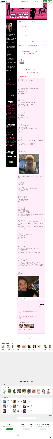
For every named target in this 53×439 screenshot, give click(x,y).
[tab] (3, 387)
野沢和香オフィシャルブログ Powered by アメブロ (11, 141)
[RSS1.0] (11, 161)
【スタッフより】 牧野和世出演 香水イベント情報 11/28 (27, 316)
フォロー (11, 124)
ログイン (50, 1)
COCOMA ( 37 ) (8, 83)
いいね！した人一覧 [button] (41, 301)
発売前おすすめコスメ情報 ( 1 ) (10, 84)
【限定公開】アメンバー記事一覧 (31, 69)
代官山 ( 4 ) (7, 86)
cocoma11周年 (8, 106)
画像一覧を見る (8, 119)
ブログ (21, 77)
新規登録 (45, 1)
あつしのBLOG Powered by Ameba (11, 138)
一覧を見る (7, 118)
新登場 (6, 387)
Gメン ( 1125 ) (8, 80)
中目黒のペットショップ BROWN (10, 135)
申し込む (43, 429)
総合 (3, 387)
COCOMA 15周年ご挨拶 (22, 76)
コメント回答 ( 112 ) (9, 82)
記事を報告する (42, 306)
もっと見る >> (20, 318)
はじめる (9, 429)
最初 (32, 72)
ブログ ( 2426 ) (8, 79)
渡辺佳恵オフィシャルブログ (10, 144)
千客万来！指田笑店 (9, 132)
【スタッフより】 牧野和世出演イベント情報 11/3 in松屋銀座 (28, 311)
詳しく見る (26, 429)
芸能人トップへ (26, 417)
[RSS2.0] (11, 162)
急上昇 (9, 387)
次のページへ (35, 72)
